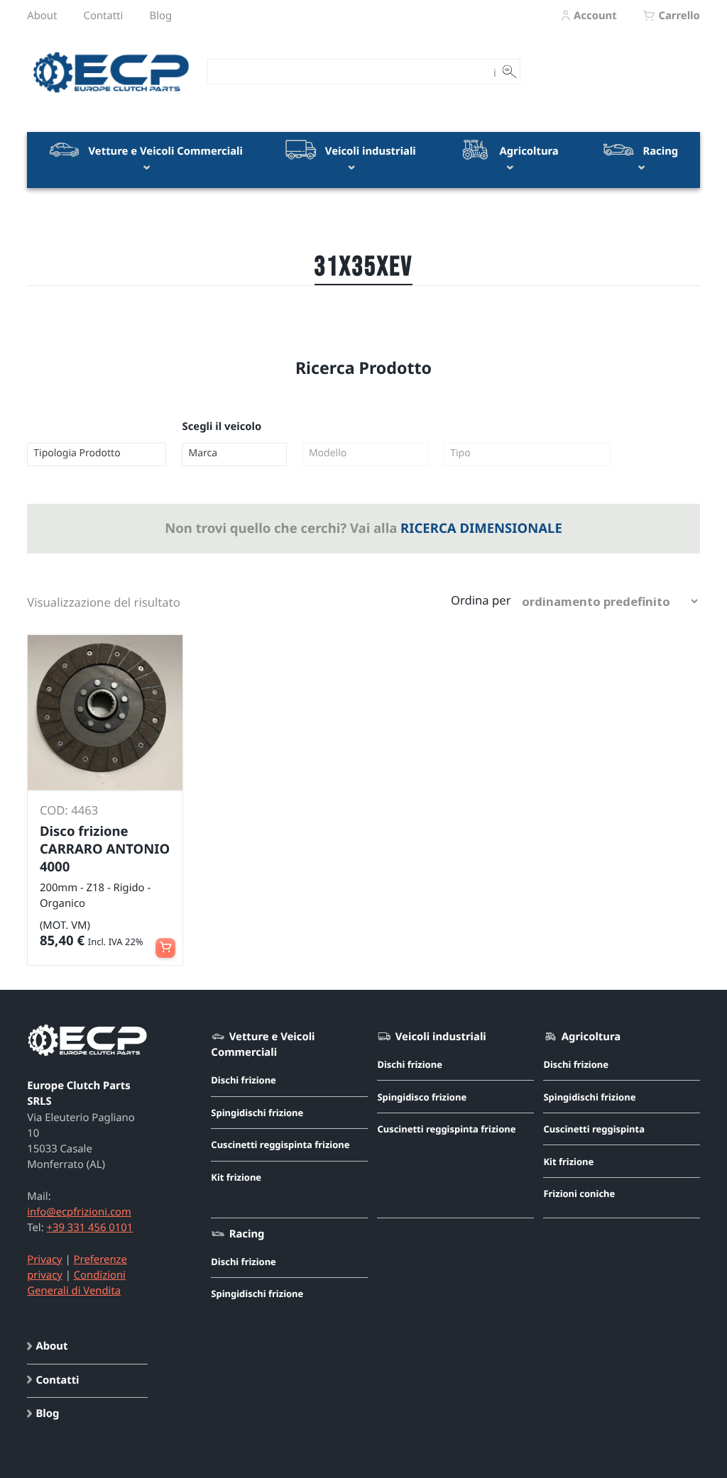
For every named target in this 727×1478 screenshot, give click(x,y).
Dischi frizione (243, 1080)
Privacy (44, 1259)
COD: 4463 (69, 810)
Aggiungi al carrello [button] (165, 941)
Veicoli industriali (369, 151)
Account (595, 16)
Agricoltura (528, 151)
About (42, 16)
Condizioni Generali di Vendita (76, 1283)
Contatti (104, 16)
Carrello (678, 16)
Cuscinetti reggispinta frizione (280, 1144)
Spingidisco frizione (421, 1097)
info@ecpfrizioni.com (79, 1212)
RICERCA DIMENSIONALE (481, 528)
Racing (659, 151)
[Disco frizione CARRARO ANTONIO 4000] (105, 712)
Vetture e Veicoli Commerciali (164, 151)
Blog (161, 16)
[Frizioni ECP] (111, 94)
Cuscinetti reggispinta (593, 1129)
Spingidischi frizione (257, 1112)
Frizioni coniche (579, 1193)
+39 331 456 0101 (89, 1227)
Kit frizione (236, 1177)
